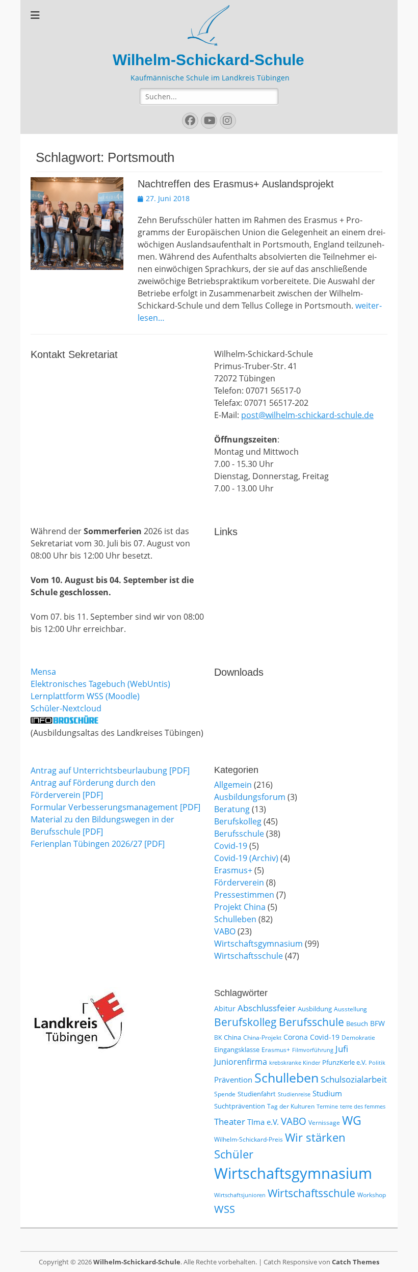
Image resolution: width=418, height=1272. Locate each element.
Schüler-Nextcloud (66, 708)
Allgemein (233, 784)
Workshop (371, 1195)
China (232, 1037)
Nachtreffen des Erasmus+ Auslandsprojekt (236, 183)
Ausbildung (315, 1008)
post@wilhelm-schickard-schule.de (307, 415)
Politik (377, 1062)
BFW (377, 1023)
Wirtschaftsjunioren (240, 1195)
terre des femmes (362, 1106)
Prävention (233, 1079)
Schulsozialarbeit (354, 1079)
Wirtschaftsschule (248, 955)
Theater (229, 1121)
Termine (327, 1106)
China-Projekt (262, 1037)
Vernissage (324, 1122)
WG (351, 1120)
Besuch (357, 1023)
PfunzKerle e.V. (344, 1062)
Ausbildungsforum (249, 797)
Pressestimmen (244, 894)
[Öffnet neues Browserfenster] (64, 720)
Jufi (341, 1049)
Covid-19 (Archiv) (246, 858)
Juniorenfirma (240, 1061)
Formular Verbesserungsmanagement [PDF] (115, 807)
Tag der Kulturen (291, 1106)
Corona (295, 1037)
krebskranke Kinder (294, 1062)
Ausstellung (350, 1009)
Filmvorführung (312, 1050)
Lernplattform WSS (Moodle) (85, 696)
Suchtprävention (239, 1106)
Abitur (225, 1008)
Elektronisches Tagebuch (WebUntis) (100, 683)
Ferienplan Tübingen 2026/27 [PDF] (98, 843)
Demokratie (358, 1037)
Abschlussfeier (267, 1008)
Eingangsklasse (236, 1049)
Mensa (43, 671)
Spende (225, 1094)
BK (218, 1037)
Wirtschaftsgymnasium (258, 943)
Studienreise (294, 1094)
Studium (327, 1093)
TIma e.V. (263, 1122)
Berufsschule (239, 833)
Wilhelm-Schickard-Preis (248, 1139)
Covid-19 (230, 845)
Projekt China (240, 906)
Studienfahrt (257, 1093)
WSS (224, 1209)
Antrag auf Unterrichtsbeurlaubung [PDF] (110, 770)
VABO (225, 931)
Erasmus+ (233, 870)
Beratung (232, 809)
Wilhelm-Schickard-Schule (208, 59)
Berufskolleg (238, 821)
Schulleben (235, 919)
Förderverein (239, 882)
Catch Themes (355, 1261)
